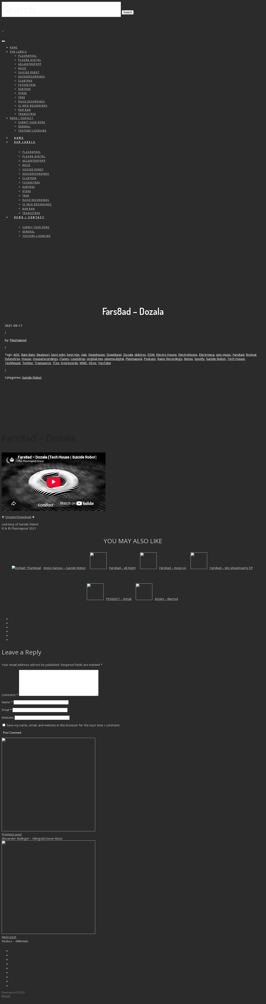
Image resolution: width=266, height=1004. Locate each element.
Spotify (199, 359)
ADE (17, 354)
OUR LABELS (18, 51)
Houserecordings (31, 76)
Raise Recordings (31, 101)
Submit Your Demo (31, 122)
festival (251, 354)
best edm (58, 354)
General (24, 126)
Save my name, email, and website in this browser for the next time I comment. (63, 725)
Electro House (166, 354)
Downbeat (114, 354)
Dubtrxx (24, 89)
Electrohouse (187, 354)
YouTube (104, 363)
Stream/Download (18, 517)
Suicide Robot (28, 72)
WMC (83, 363)
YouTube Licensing (32, 130)
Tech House (236, 359)
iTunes (64, 359)
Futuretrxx (27, 84)
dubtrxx (140, 354)
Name (7, 702)
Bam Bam (24, 109)
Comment (10, 695)
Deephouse (96, 354)
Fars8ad (238, 354)
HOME (13, 47)
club (84, 354)
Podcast (150, 359)
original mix (95, 359)
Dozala (128, 354)
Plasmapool (27, 55)
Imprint (6, 996)
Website (8, 717)
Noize (22, 68)
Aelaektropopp (30, 64)
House (26, 359)
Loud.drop (78, 359)
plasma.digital (29, 60)
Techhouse (13, 363)
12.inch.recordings (33, 105)
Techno (27, 363)
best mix (73, 354)
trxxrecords (69, 363)
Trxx (21, 97)
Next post (9, 937)
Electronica (206, 354)
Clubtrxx (25, 80)
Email (7, 710)
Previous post (12, 834)
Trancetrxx (27, 114)
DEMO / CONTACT (21, 118)
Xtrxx (22, 93)
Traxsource (42, 363)
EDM (151, 354)
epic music (223, 354)
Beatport (43, 354)
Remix (188, 359)
